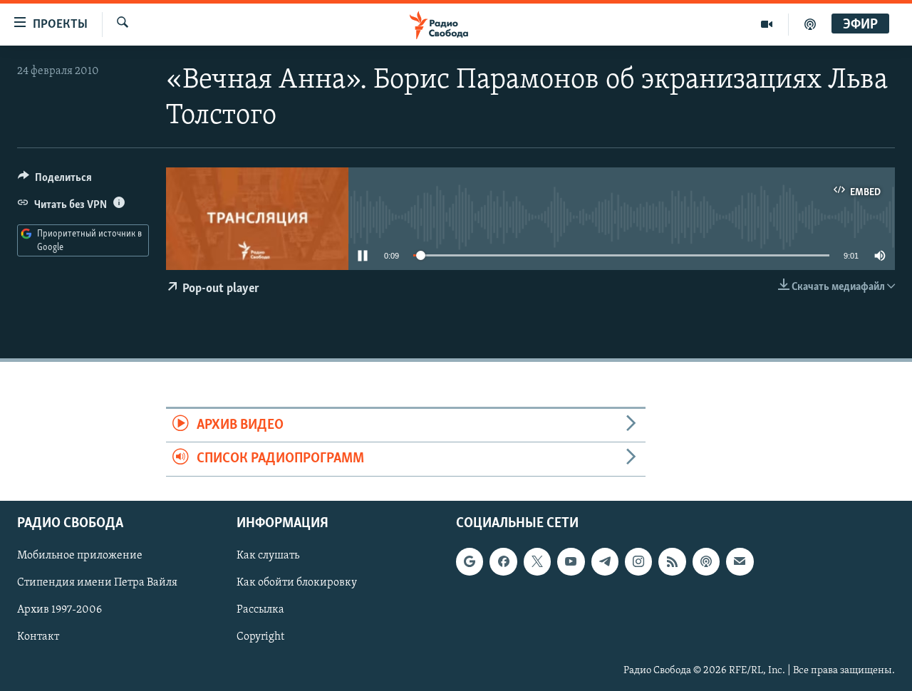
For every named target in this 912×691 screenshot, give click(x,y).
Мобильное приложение (79, 555)
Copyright (260, 637)
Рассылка (260, 609)
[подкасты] (810, 24)
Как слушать (268, 555)
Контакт (38, 637)
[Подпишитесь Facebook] (503, 561)
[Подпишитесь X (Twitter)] (537, 561)
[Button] (55, 180)
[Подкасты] (706, 561)
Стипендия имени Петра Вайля (97, 582)
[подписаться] (739, 561)
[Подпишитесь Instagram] (638, 561)
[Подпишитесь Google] (469, 561)
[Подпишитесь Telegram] (604, 561)
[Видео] (767, 24)
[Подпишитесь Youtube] (570, 561)
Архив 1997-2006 (59, 609)
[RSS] (671, 561)
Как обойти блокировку (297, 582)
